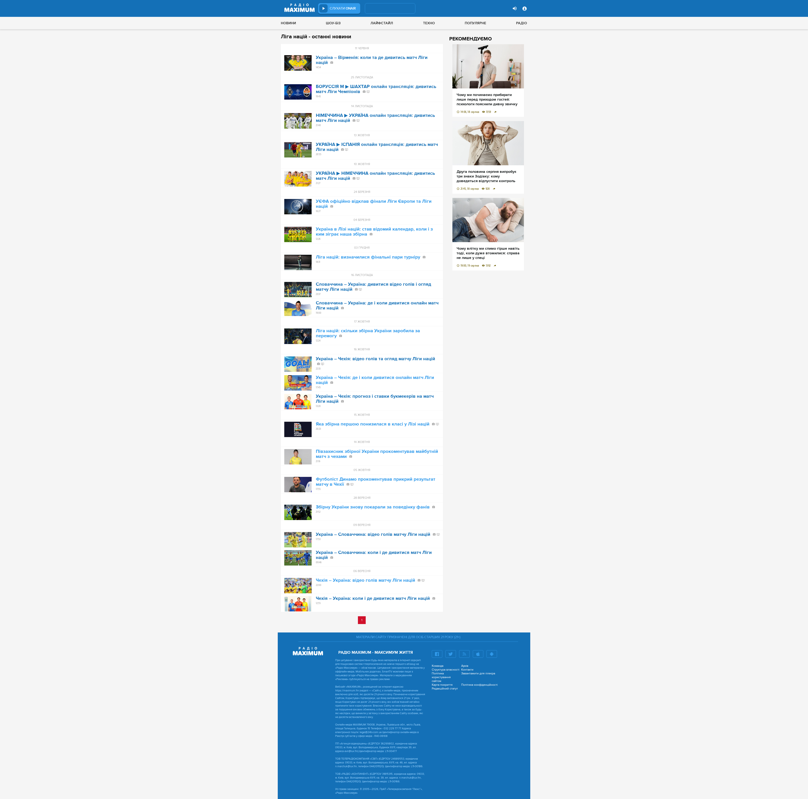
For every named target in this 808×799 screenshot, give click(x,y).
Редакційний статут (445, 688)
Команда (437, 666)
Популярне (475, 23)
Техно (429, 23)
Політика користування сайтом (441, 677)
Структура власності (445, 669)
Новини (288, 23)
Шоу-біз (333, 23)
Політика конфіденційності (479, 685)
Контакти (467, 669)
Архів (464, 666)
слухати (343, 8)
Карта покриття (442, 685)
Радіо (521, 23)
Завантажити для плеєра (478, 673)
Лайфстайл (382, 23)
